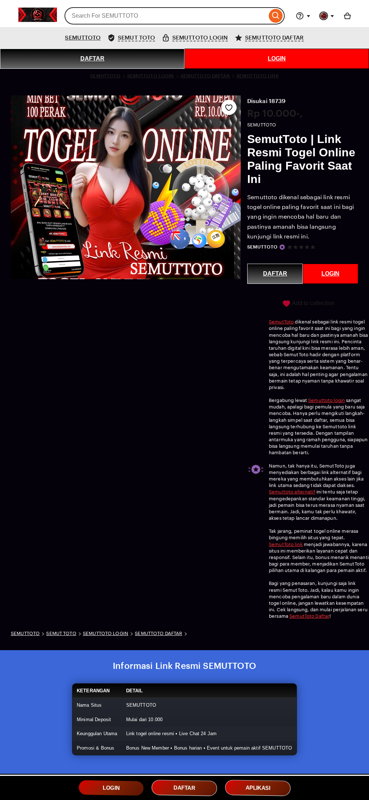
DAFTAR (92, 58)
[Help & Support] (303, 15)
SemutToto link (286, 544)
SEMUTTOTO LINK (257, 76)
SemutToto (281, 322)
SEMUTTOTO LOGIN (150, 76)
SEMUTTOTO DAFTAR (205, 76)
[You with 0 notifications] (327, 15)
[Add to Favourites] (228, 107)
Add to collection (312, 303)
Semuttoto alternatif (292, 492)
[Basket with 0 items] (347, 15)
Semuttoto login (326, 400)
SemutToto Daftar (309, 616)
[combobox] (166, 15)
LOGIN (277, 58)
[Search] (276, 15)
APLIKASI (257, 788)
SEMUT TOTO (61, 633)
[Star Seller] (282, 247)
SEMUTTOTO (83, 37)
